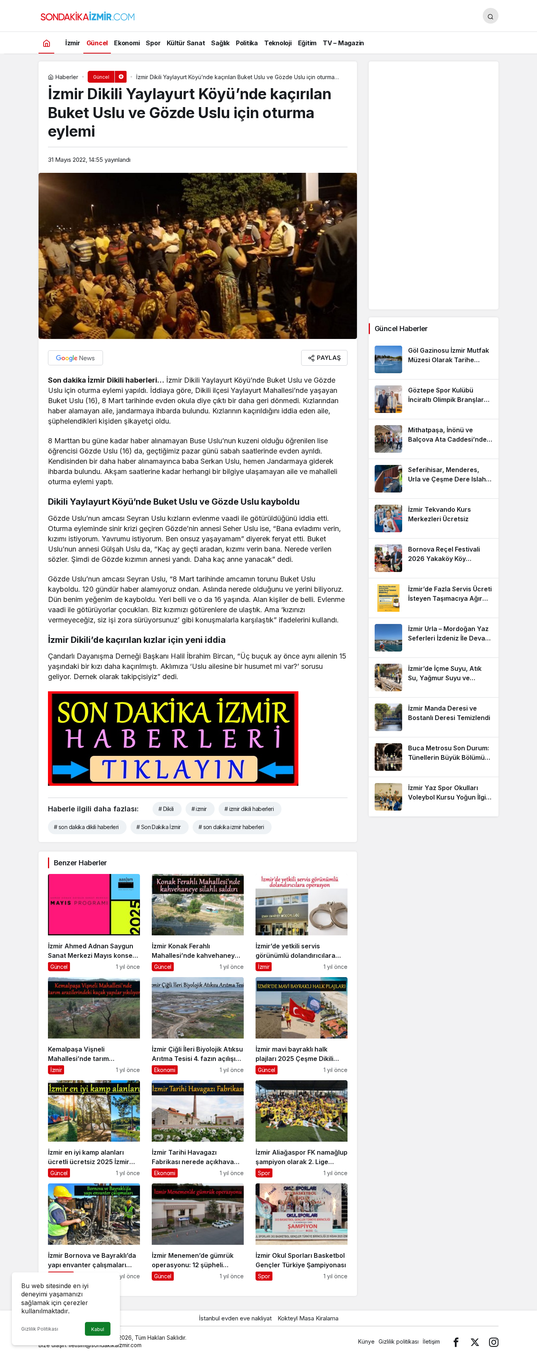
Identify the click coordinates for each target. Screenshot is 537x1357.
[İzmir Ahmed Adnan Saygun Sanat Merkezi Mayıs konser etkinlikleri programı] (94, 922)
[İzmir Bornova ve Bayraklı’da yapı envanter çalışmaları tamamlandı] (94, 1232)
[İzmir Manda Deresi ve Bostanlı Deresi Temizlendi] (433, 717)
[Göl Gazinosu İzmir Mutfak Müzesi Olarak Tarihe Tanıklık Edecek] (433, 359)
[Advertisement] (434, 185)
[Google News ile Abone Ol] (75, 357)
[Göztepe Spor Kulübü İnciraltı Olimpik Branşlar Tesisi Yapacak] (433, 399)
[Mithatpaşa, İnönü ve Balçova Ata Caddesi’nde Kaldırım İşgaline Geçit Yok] (433, 439)
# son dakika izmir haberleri (231, 827)
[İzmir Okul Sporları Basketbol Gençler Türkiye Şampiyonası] (302, 1232)
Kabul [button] (97, 1329)
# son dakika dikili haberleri (86, 827)
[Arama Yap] (490, 16)
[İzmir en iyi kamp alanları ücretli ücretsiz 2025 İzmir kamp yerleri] (94, 1128)
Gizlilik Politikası (39, 1329)
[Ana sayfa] (46, 43)
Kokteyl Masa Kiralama (308, 1318)
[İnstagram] (493, 1341)
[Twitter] (475, 1341)
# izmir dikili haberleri (249, 808)
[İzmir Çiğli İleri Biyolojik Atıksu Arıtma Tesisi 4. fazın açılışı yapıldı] (198, 1025)
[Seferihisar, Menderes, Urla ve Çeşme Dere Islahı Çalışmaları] (433, 478)
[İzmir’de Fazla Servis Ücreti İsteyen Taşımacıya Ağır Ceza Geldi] (433, 598)
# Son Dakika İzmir (158, 827)
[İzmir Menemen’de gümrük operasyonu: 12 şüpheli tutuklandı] (198, 1232)
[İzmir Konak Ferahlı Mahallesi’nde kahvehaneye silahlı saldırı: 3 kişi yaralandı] (198, 922)
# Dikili (166, 808)
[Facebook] (456, 1341)
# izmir (199, 808)
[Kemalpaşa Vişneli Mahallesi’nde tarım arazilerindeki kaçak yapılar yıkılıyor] (94, 1025)
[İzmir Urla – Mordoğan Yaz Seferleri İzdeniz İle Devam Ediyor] (433, 637)
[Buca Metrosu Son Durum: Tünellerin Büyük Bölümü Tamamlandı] (433, 757)
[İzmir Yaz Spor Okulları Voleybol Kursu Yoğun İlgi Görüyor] (433, 796)
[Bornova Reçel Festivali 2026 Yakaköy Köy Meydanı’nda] (433, 558)
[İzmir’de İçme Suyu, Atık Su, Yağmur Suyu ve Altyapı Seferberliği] (433, 677)
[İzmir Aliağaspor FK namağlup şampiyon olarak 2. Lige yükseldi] (302, 1128)
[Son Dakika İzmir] (88, 15)
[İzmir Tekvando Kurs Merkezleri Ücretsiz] (433, 518)
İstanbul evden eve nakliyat (235, 1318)
